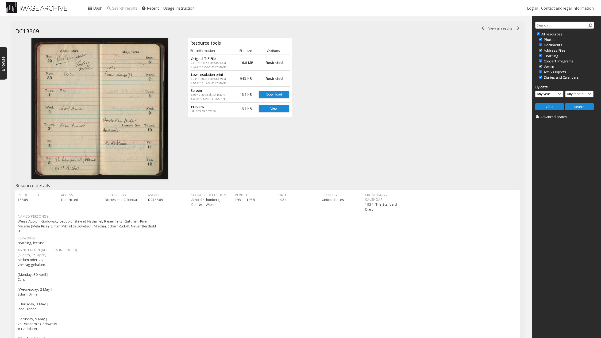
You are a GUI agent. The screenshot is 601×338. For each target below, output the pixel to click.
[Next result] (517, 28)
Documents (552, 44)
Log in (532, 8)
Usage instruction (179, 8)
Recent (152, 8)
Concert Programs (558, 61)
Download (274, 94)
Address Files (554, 50)
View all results (500, 28)
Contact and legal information (567, 8)
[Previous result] (483, 28)
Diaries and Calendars (561, 77)
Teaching (550, 55)
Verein (548, 66)
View (273, 108)
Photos (549, 39)
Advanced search (553, 117)
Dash (97, 8)
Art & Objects (554, 71)
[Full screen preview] (99, 108)
